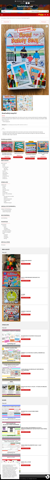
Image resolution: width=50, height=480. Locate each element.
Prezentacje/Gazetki (6, 210)
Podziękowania (7, 200)
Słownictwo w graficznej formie (29, 411)
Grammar (6, 234)
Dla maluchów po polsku (9, 196)
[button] (47, 26)
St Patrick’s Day (5, 176)
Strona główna (4, 18)
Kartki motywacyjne (8, 198)
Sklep (8, 18)
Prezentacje (4, 192)
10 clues (23, 294)
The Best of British (26, 311)
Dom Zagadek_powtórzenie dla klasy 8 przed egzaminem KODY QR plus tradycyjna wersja (34, 428)
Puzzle (3, 164)
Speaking (6, 236)
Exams (3, 187)
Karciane (15, 124)
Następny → (44, 22)
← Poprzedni (5, 22)
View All (4, 252)
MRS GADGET (12, 18)
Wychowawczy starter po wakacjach (31, 335)
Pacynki (4, 171)
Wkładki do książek (8, 202)
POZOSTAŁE (3, 224)
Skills (3, 233)
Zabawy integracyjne (6, 211)
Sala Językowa (5, 173)
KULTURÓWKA (4, 218)
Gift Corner (4, 172)
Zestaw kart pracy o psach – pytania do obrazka (34, 386)
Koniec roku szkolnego (7, 193)
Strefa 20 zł (4, 178)
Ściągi (5, 201)
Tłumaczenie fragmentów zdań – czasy (31, 445)
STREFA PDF (3, 184)
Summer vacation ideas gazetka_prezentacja (33, 352)
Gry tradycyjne (18, 18)
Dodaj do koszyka (26, 263)
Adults (5, 227)
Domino (4, 186)
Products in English (6, 232)
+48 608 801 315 (19, 1)
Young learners (7, 229)
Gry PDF (4, 188)
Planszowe (6, 169)
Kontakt (22, 3)
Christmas (4, 174)
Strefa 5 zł (25, 124)
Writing (5, 238)
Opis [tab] (3, 128)
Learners (4, 225)
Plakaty (3, 191)
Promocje (3, 244)
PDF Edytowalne (5, 190)
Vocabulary (6, 237)
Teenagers (6, 228)
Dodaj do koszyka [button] (6, 158)
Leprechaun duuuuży (26, 260)
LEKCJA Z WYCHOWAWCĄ (6, 209)
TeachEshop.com (25, 6)
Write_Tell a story (26, 462)
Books (3, 165)
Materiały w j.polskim (6, 230)
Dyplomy (5, 197)
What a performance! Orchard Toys (30, 277)
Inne (3, 195)
